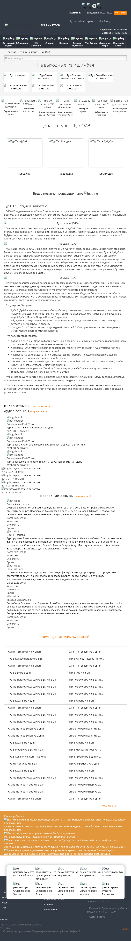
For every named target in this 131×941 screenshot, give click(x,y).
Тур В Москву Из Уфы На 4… (85, 749)
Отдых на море (28, 52)
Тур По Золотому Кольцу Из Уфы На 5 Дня (32, 721)
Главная (11, 52)
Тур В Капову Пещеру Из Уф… (86, 658)
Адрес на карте (97, 916)
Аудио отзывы (16, 411)
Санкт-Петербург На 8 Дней (24, 665)
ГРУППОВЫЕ (50, 909)
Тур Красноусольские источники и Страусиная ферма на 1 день (44, 461)
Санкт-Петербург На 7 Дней (24, 651)
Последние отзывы (57, 496)
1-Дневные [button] (22, 43)
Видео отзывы (17, 406)
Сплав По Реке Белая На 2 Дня (26, 735)
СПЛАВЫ (48, 904)
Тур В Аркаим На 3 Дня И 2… (85, 756)
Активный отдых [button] (8, 44)
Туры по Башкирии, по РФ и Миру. (90, 21)
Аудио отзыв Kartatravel (27, 468)
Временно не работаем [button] (114, 29)
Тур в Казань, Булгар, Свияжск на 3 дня (30, 427)
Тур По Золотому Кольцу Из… (86, 679)
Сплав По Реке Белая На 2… (85, 735)
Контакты (120, 12)
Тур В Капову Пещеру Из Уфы (25, 658)
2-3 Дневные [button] (36, 44)
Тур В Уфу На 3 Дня (19, 672)
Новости (6, 897)
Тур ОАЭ (45, 52)
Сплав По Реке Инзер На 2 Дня (26, 784)
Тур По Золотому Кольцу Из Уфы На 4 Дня (32, 777)
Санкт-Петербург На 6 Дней (24, 798)
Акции (5, 902)
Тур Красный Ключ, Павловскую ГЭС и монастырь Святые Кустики (46, 444)
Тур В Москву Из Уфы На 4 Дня (26, 749)
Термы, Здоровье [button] (77, 44)
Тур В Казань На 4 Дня (21, 700)
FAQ (4, 907)
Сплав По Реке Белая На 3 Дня (26, 728)
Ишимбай (75, 12)
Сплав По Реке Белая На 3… (85, 728)
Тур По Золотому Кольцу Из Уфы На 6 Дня (32, 679)
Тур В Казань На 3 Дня (21, 770)
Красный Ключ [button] (118, 44)
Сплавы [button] (49, 43)
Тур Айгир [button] (91, 43)
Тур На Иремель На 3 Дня (23, 763)
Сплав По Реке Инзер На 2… (85, 784)
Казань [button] (63, 43)
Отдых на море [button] (104, 44)
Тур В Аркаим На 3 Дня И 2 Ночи (27, 756)
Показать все (108, 805)
